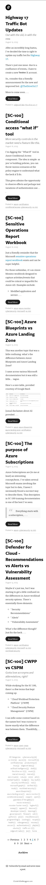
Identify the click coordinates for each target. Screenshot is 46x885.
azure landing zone (13, 429)
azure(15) (22, 759)
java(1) (21, 816)
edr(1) (35, 813)
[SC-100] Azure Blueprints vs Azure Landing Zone (20, 330)
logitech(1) (34, 805)
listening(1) (32, 811)
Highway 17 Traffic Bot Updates (16, 23)
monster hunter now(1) (18, 805)
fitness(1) (27, 813)
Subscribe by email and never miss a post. (24, 867)
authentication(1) (24, 825)
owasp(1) (14, 808)
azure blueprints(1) (23, 791)
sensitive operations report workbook (20, 258)
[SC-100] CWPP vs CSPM (21, 664)
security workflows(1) (20, 782)
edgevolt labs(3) (27, 765)
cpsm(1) (37, 796)
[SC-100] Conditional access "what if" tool (21, 124)
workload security (12, 650)
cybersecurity (26, 207)
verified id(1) (32, 785)
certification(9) (17, 762)
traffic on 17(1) (28, 828)
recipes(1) (36, 819)
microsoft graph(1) (17, 785)
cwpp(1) (29, 796)
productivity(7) (31, 762)
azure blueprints (25, 427)
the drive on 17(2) (19, 771)
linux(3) (16, 765)
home (34, 830)
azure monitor (25, 308)
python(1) (12, 816)
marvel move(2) (18, 774)
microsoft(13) (33, 759)
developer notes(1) (18, 811)
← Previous (13, 839)
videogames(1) (23, 822)
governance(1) (16, 813)
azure (16, 204)
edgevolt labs (19, 104)
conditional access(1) (15, 796)
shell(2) (34, 768)
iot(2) (30, 776)
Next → (28, 843)
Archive (23, 852)
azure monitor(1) (33, 793)
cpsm (21, 745)
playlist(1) (36, 825)
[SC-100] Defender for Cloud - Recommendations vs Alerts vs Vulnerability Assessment (24, 559)
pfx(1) (37, 776)
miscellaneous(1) (32, 816)
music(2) (31, 771)
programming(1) (13, 819)
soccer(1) (11, 825)
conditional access (12, 207)
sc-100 (35, 207)
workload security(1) (27, 788)
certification (24, 204)
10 (21, 843)
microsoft (21, 311)
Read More (13, 98)
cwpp (26, 745)
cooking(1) (26, 819)
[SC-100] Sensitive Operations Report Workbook (16, 229)
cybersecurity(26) (29, 757)
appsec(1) (23, 808)
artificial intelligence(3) (20, 768)
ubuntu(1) (17, 828)
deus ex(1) (33, 808)
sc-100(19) (12, 759)
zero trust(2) (13, 776)
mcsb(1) (14, 788)
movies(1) (35, 822)
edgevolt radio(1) (17, 830)
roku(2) (23, 776)
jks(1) (28, 830)
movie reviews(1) (24, 802)
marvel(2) (31, 774)
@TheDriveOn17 (29, 86)
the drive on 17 (31, 104)
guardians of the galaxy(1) (23, 799)
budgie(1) (25, 779)
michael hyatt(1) (13, 779)
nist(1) (33, 782)
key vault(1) (35, 779)
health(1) (12, 822)
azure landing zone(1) (16, 793)
